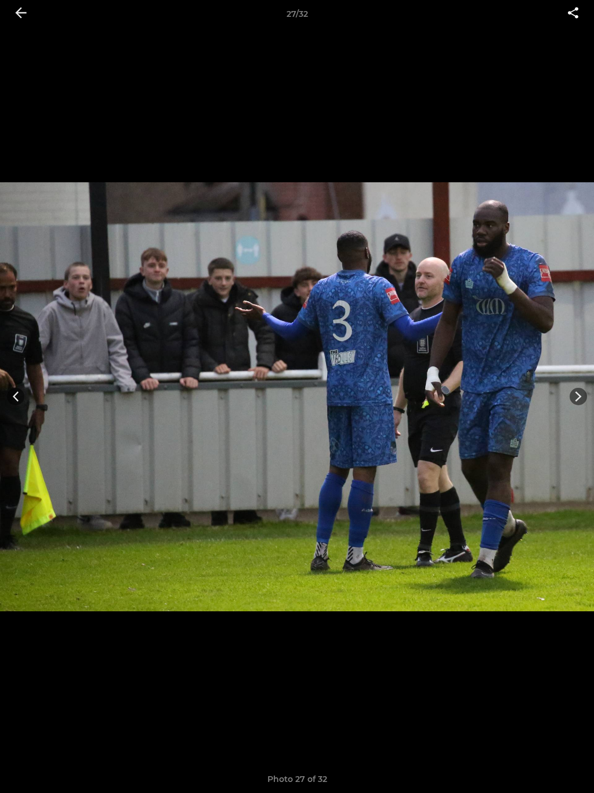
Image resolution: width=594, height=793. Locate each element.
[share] (573, 14)
